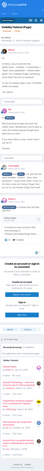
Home (4, 14)
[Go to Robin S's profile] (4, 200)
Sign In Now (22, 315)
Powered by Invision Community (22, 467)
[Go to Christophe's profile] (4, 167)
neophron (10, 388)
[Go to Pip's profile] (4, 111)
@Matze (9, 118)
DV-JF (9, 428)
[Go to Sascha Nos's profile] (39, 441)
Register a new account (22, 295)
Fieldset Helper (9, 367)
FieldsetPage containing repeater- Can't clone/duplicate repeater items (18, 404)
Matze (8, 37)
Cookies (27, 464)
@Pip (21, 174)
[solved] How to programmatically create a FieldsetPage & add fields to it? (18, 443)
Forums (15, 14)
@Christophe (9, 207)
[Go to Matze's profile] (4, 51)
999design (11, 409)
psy (7, 449)
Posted (18, 53)
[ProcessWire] (14, 5)
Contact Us (17, 464)
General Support (32, 40)
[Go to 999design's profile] (39, 402)
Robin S (9, 370)
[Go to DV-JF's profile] (39, 423)
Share (11, 329)
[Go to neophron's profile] (39, 383)
